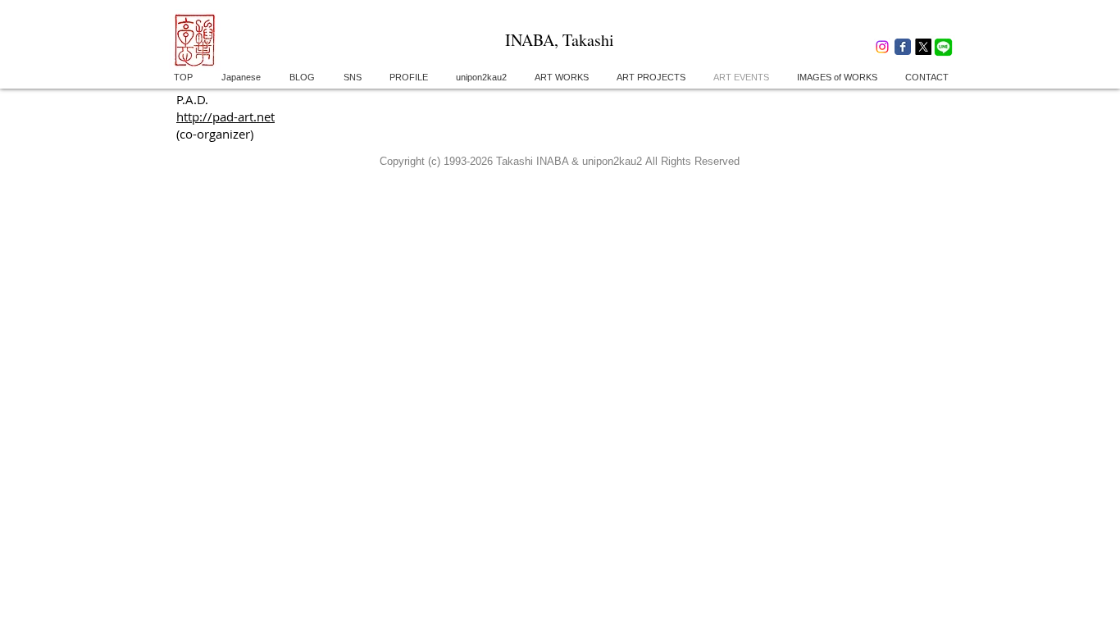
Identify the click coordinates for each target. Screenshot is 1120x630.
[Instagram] (882, 47)
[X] (923, 47)
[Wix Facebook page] (903, 47)
